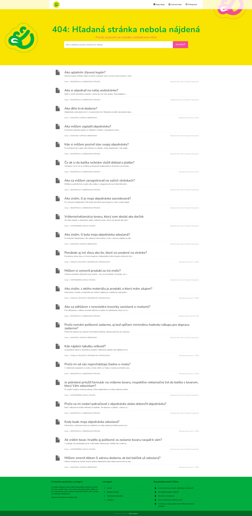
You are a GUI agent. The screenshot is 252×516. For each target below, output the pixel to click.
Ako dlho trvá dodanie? (166, 496)
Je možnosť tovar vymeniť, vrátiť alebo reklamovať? (175, 488)
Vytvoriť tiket (176, 4)
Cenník (109, 488)
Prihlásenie (192, 4)
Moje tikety (160, 4)
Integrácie (110, 500)
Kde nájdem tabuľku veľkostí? (168, 492)
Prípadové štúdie (113, 492)
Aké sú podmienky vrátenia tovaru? (170, 500)
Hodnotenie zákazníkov (115, 496)
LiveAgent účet (71, 497)
